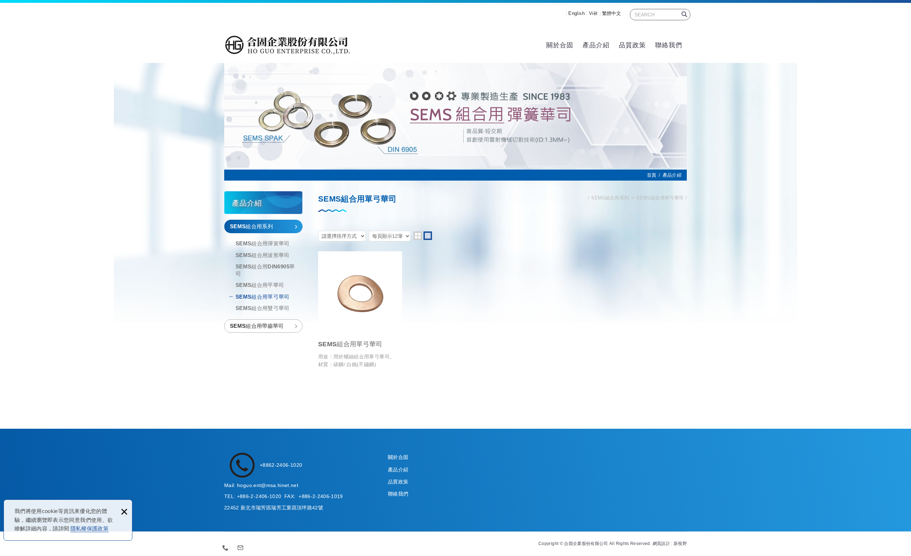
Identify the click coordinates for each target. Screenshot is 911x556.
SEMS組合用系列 (251, 226)
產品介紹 (596, 45)
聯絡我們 (668, 45)
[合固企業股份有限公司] (287, 45)
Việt (593, 13)
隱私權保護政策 (89, 528)
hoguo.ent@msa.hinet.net (267, 485)
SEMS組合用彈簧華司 (263, 243)
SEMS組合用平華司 (260, 285)
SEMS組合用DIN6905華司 (265, 270)
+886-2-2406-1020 (259, 496)
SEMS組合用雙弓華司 (263, 308)
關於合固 (559, 45)
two (418, 235)
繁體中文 (611, 13)
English (576, 13)
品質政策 (632, 45)
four (427, 235)
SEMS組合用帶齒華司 (257, 326)
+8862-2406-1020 (281, 465)
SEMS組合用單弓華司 (263, 297)
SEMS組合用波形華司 (263, 255)
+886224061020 (225, 547)
